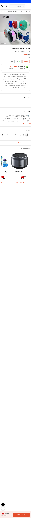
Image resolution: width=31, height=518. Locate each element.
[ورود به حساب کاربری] (6, 6)
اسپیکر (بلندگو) (19, 143)
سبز (18, 61)
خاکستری (26, 61)
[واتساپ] (3, 508)
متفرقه (25, 54)
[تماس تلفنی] (3, 504)
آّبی (12, 61)
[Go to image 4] (1, 43)
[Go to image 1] (5, 43)
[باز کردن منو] (28, 6)
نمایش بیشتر (28, 123)
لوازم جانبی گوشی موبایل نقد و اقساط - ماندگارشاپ (19, 11)
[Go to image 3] (2, 43)
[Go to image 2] (3, 43)
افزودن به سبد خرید (21, 514)
